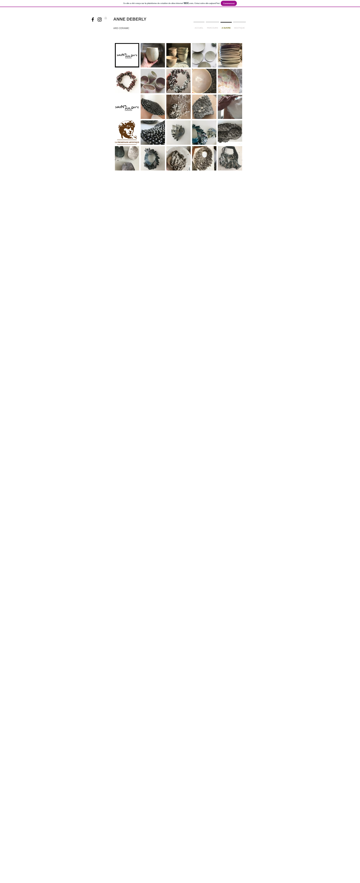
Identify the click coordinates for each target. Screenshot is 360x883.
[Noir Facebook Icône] (92, 19)
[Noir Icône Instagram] (99, 19)
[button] (105, 17)
